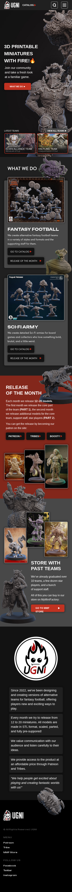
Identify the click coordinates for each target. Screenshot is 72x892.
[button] (64, 5)
